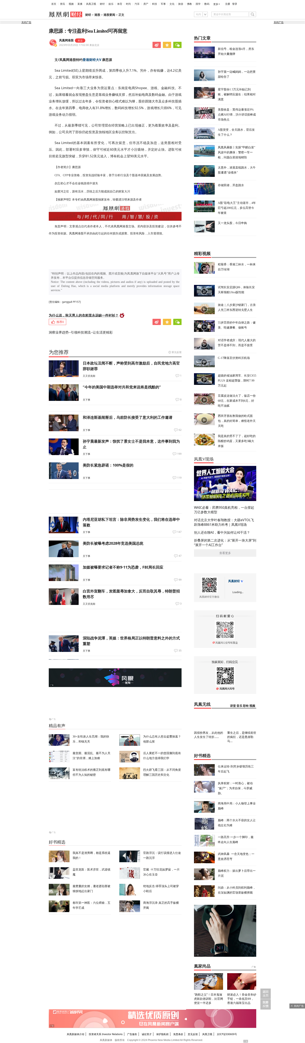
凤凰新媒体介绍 (75, 1034)
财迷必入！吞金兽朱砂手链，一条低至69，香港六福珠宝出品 (241, 999)
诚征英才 (147, 1034)
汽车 (137, 3)
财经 (102, 3)
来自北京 (79, 45)
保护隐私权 (162, 1034)
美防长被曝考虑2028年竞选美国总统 (113, 543)
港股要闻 (109, 14)
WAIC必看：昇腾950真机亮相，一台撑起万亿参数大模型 (224, 509)
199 (179, 454)
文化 (172, 3)
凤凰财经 (234, 581)
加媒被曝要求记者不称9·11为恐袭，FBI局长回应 (123, 567)
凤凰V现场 (204, 459)
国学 (198, 3)
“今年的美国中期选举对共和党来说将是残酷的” (122, 386)
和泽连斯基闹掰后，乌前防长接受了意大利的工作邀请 (127, 417)
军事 (163, 3)
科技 (154, 3)
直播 (79, 3)
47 (180, 556)
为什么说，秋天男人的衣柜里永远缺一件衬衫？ (83, 315)
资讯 (62, 3)
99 (180, 579)
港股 (97, 14)
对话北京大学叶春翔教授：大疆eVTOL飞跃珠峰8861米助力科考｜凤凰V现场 (224, 522)
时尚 (128, 3)
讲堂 (233, 705)
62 (180, 430)
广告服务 (132, 1034)
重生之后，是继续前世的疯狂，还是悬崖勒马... (241, 737)
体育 (119, 3)
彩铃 (246, 705)
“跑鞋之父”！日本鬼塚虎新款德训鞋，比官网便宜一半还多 (208, 999)
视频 (71, 3)
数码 (206, 3)
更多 (215, 4)
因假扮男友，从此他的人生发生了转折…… (208, 735)
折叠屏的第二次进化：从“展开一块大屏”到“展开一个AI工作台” (225, 542)
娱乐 (111, 3)
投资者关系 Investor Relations (106, 1034)
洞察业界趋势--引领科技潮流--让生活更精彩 (81, 332)
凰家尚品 (202, 966)
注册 (227, 3)
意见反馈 (193, 1034)
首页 (53, 3)
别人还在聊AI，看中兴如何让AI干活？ (222, 532)
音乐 (239, 705)
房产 (145, 3)
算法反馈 (177, 352)
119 (179, 477)
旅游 (180, 3)
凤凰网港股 (66, 40)
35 (180, 650)
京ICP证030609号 (227, 1034)
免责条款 (178, 1034)
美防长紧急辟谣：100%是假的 (108, 465)
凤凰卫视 (91, 3)
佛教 (189, 3)
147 (179, 532)
